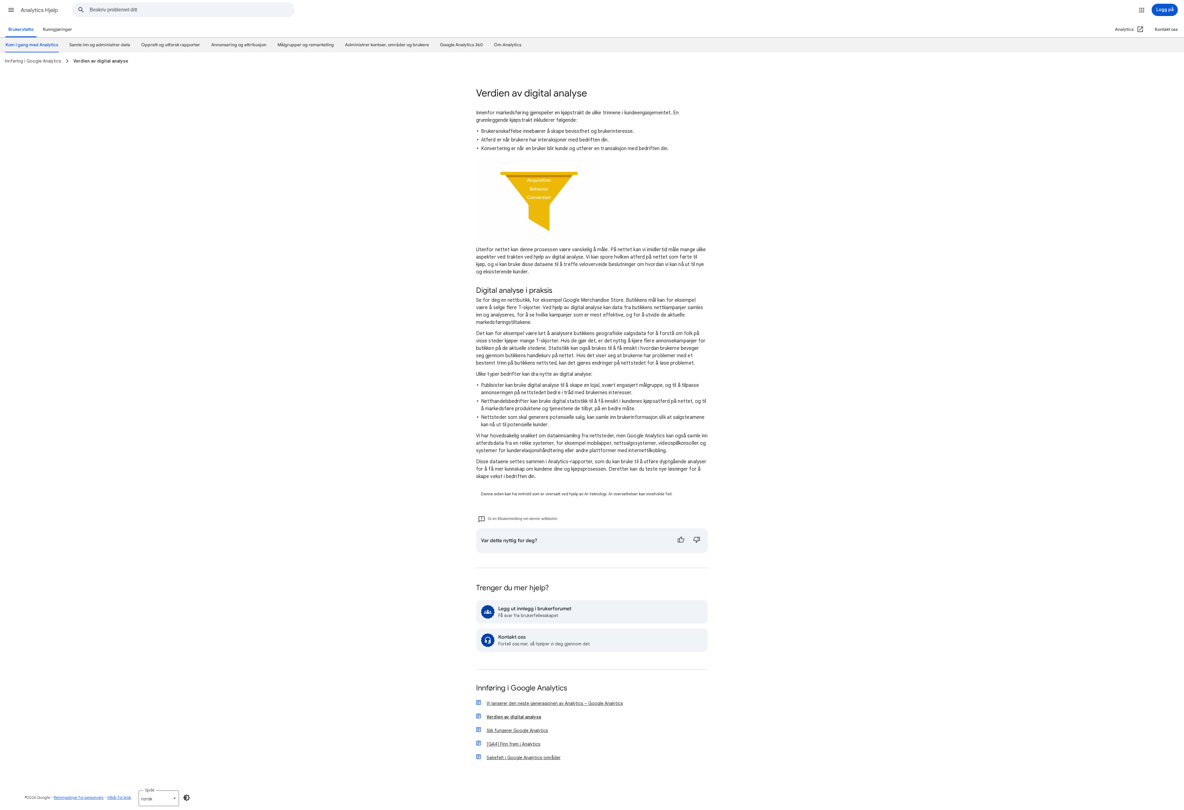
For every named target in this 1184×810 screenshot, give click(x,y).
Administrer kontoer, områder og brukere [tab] (387, 44)
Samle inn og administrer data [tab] (99, 44)
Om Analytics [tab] (507, 44)
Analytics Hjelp (39, 10)
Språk (149, 790)
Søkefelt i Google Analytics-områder (524, 757)
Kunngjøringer (57, 29)
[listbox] (158, 798)
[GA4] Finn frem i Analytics (513, 744)
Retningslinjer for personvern (79, 797)
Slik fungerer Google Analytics (517, 730)
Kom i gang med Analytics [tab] (32, 44)
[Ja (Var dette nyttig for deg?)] (681, 540)
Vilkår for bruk (119, 797)
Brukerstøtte (21, 29)
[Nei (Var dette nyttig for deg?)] (697, 540)
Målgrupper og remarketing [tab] (306, 44)
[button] (11, 9)
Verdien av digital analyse (514, 717)
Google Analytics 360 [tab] (461, 44)
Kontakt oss (1166, 29)
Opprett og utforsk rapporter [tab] (170, 44)
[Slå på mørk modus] (186, 797)
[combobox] (192, 10)
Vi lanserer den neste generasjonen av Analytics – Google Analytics (555, 703)
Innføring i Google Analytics (521, 688)
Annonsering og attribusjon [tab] (238, 44)
